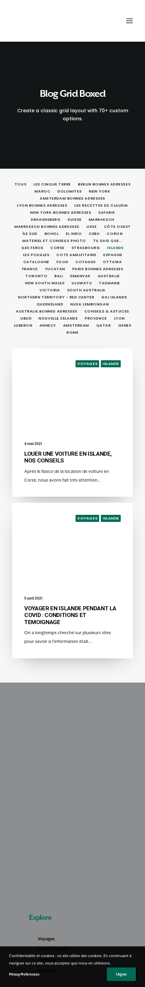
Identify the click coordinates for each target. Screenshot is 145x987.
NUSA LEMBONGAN (89, 304)
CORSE (57, 247)
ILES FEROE (33, 247)
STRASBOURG (85, 247)
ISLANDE (115, 247)
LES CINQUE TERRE (52, 184)
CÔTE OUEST (117, 226)
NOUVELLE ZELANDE (58, 318)
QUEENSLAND (49, 304)
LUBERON (23, 325)
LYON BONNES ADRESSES (42, 205)
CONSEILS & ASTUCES (106, 311)
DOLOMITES (69, 191)
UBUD (25, 318)
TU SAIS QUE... (108, 240)
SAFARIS (106, 212)
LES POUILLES (36, 254)
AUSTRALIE (109, 276)
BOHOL (52, 233)
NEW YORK (99, 191)
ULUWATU (81, 283)
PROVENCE (96, 318)
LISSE (91, 226)
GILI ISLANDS (114, 297)
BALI (58, 276)
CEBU (94, 233)
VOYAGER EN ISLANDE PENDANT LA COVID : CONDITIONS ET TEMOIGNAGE (70, 615)
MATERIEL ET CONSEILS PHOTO (54, 240)
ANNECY (47, 325)
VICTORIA (49, 290)
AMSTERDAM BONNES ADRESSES (72, 198)
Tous (20, 184)
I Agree (121, 974)
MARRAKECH (101, 219)
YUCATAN (55, 269)
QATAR (103, 325)
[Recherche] (98, 21)
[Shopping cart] (109, 21)
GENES (125, 325)
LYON (119, 318)
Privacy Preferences (24, 974)
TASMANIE (109, 283)
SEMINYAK (80, 276)
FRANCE (30, 269)
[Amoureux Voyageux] (24, 21)
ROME (72, 332)
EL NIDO (74, 233)
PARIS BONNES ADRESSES (97, 269)
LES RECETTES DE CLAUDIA (101, 205)
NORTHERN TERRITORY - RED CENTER (56, 297)
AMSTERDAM (76, 325)
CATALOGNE (36, 261)
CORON (114, 233)
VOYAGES (86, 261)
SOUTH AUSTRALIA (86, 290)
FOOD (62, 261)
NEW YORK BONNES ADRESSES (60, 212)
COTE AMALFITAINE (76, 254)
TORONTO (36, 276)
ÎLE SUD (30, 233)
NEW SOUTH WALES (44, 283)
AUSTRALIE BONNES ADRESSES (46, 311)
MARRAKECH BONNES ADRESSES (46, 226)
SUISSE (74, 219)
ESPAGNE (112, 254)
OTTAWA (112, 261)
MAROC (42, 191)
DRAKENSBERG (45, 219)
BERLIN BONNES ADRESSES (104, 184)
